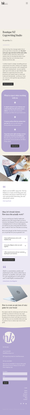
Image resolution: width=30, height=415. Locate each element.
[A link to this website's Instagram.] (21, 403)
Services (25, 394)
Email (4, 376)
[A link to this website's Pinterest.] (23, 403)
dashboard (11, 409)
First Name (5, 371)
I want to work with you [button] (8, 259)
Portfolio (25, 396)
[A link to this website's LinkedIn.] (26, 403)
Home (25, 390)
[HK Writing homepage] (13, 3)
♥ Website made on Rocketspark (19, 409)
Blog (26, 397)
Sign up (5, 382)
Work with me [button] (15, 146)
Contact (25, 399)
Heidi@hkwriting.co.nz (8, 353)
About (25, 392)
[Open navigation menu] (27, 3)
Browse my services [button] (8, 84)
